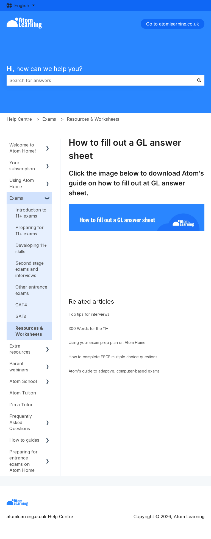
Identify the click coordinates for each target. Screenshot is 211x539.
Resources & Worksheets (93, 119)
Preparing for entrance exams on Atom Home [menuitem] (23, 461)
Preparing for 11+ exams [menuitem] (29, 230)
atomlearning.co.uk (26, 516)
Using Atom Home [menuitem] (21, 183)
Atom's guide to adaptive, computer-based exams (114, 371)
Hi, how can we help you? (44, 69)
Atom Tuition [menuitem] (22, 393)
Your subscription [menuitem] (22, 165)
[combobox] (100, 80)
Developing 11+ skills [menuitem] (31, 248)
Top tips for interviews (89, 314)
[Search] (199, 80)
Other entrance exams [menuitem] (31, 290)
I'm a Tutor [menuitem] (21, 404)
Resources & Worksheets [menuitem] (29, 331)
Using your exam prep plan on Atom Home (107, 342)
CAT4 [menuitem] (21, 304)
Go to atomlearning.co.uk (172, 24)
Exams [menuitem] (16, 198)
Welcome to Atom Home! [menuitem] (22, 148)
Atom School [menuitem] (23, 381)
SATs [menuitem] (20, 316)
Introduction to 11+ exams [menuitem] (30, 213)
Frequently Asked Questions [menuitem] (20, 422)
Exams (49, 119)
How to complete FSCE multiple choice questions (113, 356)
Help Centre (19, 119)
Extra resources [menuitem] (19, 349)
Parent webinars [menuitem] (18, 366)
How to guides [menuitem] (24, 440)
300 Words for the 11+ (88, 328)
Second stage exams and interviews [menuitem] (29, 269)
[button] (47, 145)
